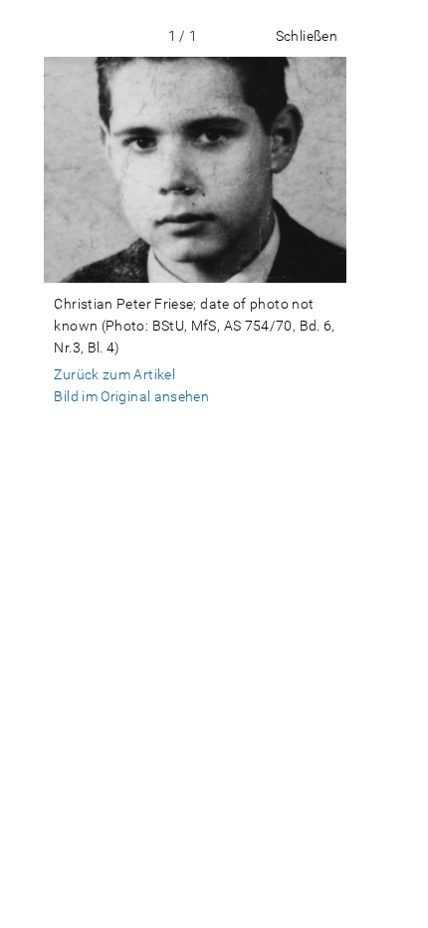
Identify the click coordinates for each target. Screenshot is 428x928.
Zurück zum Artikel (114, 374)
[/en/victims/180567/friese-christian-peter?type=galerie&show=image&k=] (194, 170)
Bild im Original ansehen (131, 396)
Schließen (306, 36)
